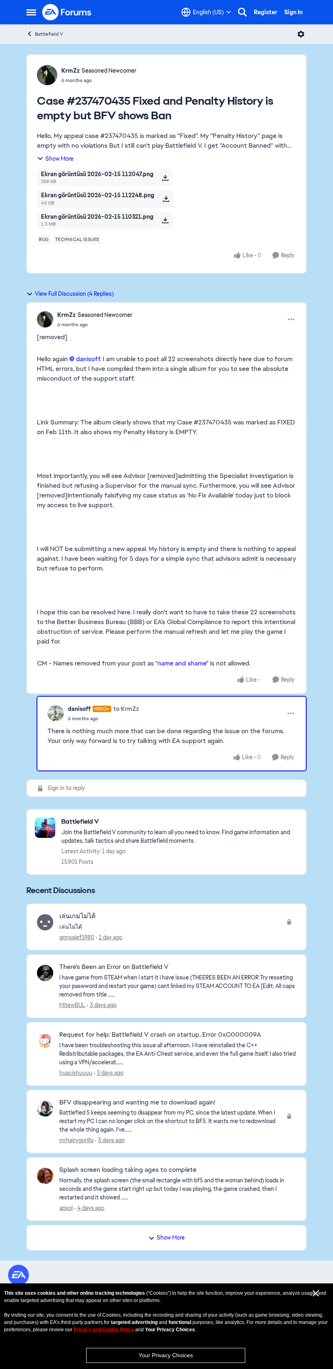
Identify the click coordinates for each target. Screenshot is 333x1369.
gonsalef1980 (76, 937)
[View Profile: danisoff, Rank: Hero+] (56, 713)
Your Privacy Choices (165, 1355)
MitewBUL (72, 1005)
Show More (59, 158)
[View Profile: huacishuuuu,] (45, 1041)
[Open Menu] (301, 34)
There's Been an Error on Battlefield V (114, 967)
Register (265, 12)
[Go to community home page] (67, 12)
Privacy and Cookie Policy (104, 1329)
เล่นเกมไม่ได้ (77, 916)
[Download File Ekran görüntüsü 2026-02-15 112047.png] (165, 177)
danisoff (79, 708)
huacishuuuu (75, 1072)
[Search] (242, 12)
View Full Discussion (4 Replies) (74, 293)
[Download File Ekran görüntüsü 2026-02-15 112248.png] (165, 198)
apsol (66, 1208)
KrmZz (70, 70)
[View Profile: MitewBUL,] (45, 973)
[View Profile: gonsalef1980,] (45, 922)
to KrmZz (126, 708)
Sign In (293, 12)
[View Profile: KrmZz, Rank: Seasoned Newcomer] (47, 75)
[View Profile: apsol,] (45, 1176)
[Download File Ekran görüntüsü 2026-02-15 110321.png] (165, 220)
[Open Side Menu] (31, 12)
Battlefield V (49, 34)
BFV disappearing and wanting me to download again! (137, 1102)
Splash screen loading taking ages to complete (128, 1170)
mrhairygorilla (76, 1140)
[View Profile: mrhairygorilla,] (45, 1108)
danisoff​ (88, 359)
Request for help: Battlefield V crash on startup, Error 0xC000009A (160, 1035)
